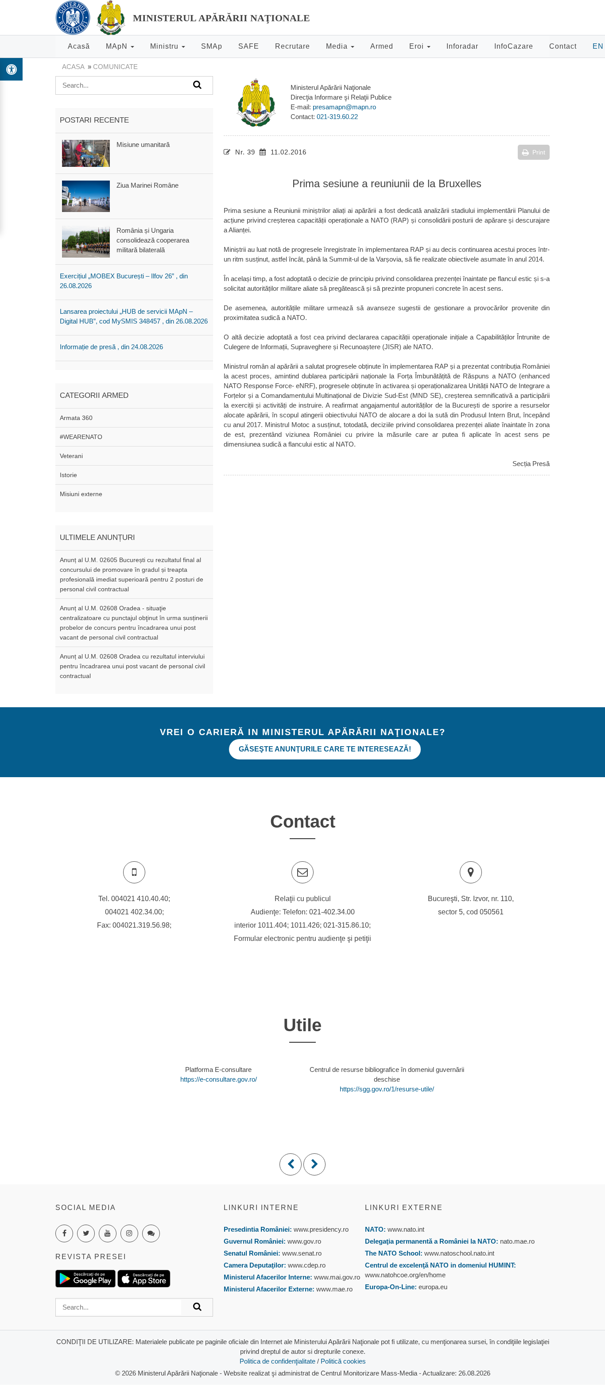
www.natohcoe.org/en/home (405, 1275)
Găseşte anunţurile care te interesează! (325, 749)
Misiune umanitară (143, 144)
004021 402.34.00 (133, 912)
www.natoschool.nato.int (459, 1253)
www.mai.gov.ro (336, 1277)
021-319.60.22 (337, 116)
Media (338, 46)
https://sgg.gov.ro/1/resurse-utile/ (387, 1089)
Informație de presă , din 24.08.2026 (111, 347)
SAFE (248, 46)
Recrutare (292, 46)
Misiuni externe (81, 493)
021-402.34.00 (332, 912)
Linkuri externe (404, 1207)
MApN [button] (118, 46)
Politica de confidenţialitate (277, 1361)
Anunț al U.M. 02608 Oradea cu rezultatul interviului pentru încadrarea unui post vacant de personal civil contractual (132, 666)
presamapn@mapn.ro (344, 107)
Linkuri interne (261, 1207)
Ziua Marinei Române (147, 185)
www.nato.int (406, 1229)
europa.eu (433, 1287)
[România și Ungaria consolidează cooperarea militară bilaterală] (86, 241)
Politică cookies (343, 1361)
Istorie (68, 474)
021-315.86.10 (346, 925)
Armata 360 (76, 417)
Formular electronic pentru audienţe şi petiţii (302, 938)
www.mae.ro (333, 1289)
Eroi (417, 46)
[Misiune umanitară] (86, 152)
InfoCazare (513, 46)
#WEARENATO (81, 436)
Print (538, 152)
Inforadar (462, 46)
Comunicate (115, 66)
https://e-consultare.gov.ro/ (218, 1079)
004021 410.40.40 (139, 898)
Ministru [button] (165, 46)
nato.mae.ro (517, 1241)
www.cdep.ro (306, 1265)
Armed (381, 46)
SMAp (211, 46)
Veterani (71, 455)
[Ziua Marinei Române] (86, 195)
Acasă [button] (79, 46)
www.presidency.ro (321, 1229)
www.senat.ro (301, 1253)
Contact (563, 46)
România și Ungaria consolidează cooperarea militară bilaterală (152, 240)
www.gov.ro (304, 1241)
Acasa (73, 66)
